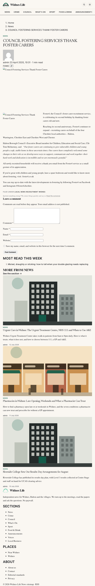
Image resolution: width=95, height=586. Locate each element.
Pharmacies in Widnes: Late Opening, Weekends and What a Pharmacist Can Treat (44, 401)
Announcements (84, 12)
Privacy (11, 578)
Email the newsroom (53, 196)
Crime (17, 12)
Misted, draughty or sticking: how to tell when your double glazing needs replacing (48, 264)
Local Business (14, 540)
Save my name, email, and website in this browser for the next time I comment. (40, 245)
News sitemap (27, 584)
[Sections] (90, 4)
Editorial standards (16, 574)
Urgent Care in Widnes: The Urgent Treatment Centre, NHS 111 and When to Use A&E (47, 330)
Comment (8, 222)
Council (27, 12)
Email (6, 234)
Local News (20, 192)
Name (6, 228)
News (7, 12)
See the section (12, 273)
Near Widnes (14, 552)
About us (12, 567)
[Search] (84, 4)
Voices (11, 537)
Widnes (42, 192)
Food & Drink (65, 12)
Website (6, 240)
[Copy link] (11, 66)
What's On (40, 12)
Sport (52, 12)
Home (11, 22)
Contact (11, 571)
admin (6, 62)
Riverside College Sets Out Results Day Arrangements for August (35, 472)
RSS (37, 584)
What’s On (12, 522)
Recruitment (32, 192)
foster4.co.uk (28, 176)
